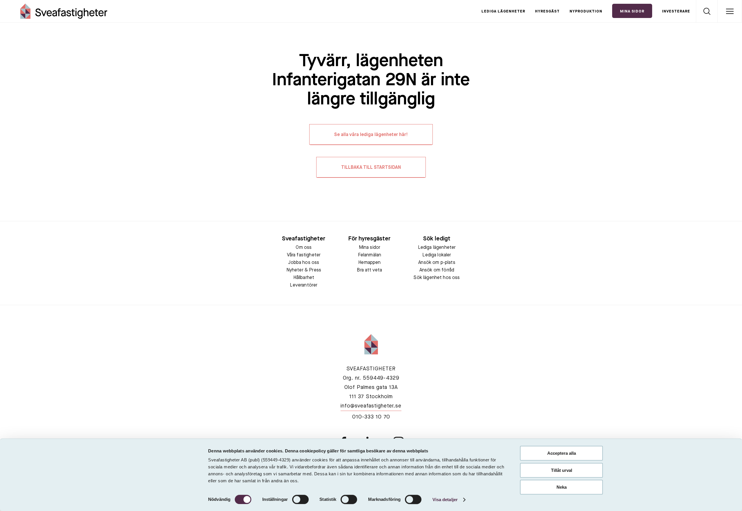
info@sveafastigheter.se (371, 406)
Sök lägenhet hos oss (437, 278)
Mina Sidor (632, 11)
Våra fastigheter (304, 255)
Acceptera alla (561, 453)
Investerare (676, 11)
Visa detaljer (445, 499)
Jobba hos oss (303, 262)
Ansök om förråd (436, 270)
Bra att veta (369, 270)
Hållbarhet (303, 278)
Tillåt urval (561, 470)
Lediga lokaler (436, 255)
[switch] (300, 499)
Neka (561, 487)
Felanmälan (369, 255)
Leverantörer (303, 285)
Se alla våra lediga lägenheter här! (371, 135)
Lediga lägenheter (503, 11)
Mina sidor (370, 247)
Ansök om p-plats (436, 262)
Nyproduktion (586, 11)
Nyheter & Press (303, 270)
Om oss (304, 247)
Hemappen (369, 262)
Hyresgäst (547, 11)
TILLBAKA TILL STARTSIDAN (371, 167)
